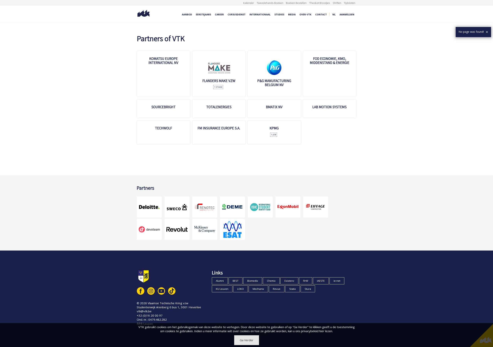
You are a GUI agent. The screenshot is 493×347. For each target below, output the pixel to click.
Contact (321, 14)
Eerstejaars (203, 14)
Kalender (248, 3)
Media (292, 14)
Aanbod (187, 14)
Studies (279, 14)
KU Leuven (222, 289)
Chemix (271, 280)
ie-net (337, 280)
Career (219, 14)
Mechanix (258, 289)
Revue (276, 289)
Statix (292, 289)
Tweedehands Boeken (270, 3)
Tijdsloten (349, 3)
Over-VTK (305, 14)
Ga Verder (246, 340)
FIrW (305, 280)
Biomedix (252, 280)
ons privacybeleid (307, 331)
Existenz (289, 280)
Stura (308, 289)
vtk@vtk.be (144, 311)
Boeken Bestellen (296, 3)
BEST (235, 280)
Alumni (220, 280)
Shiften (337, 3)
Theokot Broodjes (319, 3)
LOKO (240, 289)
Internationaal (260, 14)
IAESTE (321, 280)
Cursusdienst (237, 14)
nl (334, 14)
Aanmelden (347, 14)
